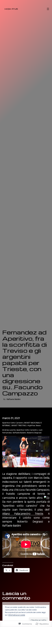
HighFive (31, 425)
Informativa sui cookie (16, 615)
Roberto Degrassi (34, 433)
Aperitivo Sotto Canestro (12, 423)
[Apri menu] (48, 9)
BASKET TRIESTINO (19, 425)
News (38, 425)
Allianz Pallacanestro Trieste (22, 513)
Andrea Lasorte (9, 430)
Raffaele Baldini (19, 433)
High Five (11, 8)
